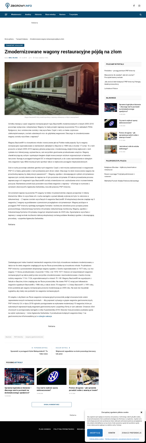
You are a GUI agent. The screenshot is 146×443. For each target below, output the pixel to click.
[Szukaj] (140, 14)
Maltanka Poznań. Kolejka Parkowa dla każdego (121, 181)
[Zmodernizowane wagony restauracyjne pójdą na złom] (52, 88)
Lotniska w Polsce (111, 88)
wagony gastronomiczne (34, 337)
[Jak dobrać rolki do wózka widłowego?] (110, 149)
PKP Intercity (18, 337)
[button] (141, 412)
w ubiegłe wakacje (44, 316)
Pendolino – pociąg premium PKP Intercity (119, 71)
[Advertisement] (73, 29)
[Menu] (6, 14)
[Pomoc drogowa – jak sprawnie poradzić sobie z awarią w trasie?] (84, 376)
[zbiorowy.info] (19, 5)
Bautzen (8, 337)
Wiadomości (16, 14)
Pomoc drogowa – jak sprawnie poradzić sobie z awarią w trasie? (83, 389)
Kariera (62, 14)
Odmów (111, 433)
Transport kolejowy (22, 39)
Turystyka (73, 14)
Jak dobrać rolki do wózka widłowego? (129, 147)
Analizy (28, 14)
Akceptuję (95, 433)
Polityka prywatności (64, 429)
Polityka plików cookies (97, 439)
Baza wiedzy (50, 14)
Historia (38, 14)
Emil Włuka (13, 58)
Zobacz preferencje (131, 433)
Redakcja (81, 429)
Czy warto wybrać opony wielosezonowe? (47, 389)
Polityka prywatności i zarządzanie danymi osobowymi (122, 439)
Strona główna (9, 39)
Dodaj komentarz (51, 404)
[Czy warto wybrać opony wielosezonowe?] (51, 376)
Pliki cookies (45, 429)
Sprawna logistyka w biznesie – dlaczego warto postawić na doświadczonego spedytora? (18, 390)
